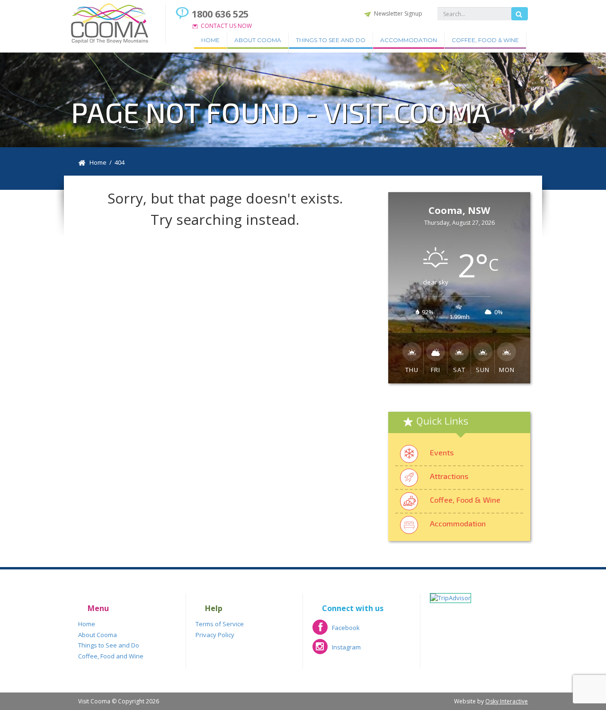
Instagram (336, 650)
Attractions (449, 475)
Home (210, 40)
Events (442, 452)
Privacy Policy (215, 634)
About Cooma (257, 40)
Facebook (336, 630)
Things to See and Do (330, 40)
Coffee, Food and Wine (110, 656)
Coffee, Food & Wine (485, 40)
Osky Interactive (506, 701)
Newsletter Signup (398, 13)
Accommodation (408, 40)
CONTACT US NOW (226, 26)
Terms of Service (220, 624)
